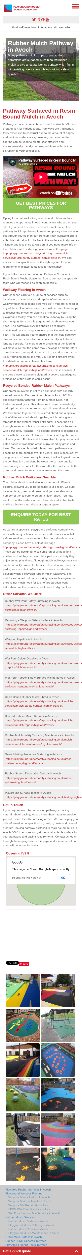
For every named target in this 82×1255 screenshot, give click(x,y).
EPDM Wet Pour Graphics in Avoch (30, 1209)
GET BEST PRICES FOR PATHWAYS (41, 205)
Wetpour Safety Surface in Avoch (29, 1197)
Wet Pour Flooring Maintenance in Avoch (34, 1213)
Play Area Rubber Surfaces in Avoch (28, 1189)
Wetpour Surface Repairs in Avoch (30, 1201)
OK (63, 877)
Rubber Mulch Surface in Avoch (28, 1221)
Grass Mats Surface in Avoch (23, 1236)
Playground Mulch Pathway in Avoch (31, 1225)
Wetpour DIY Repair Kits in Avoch (29, 1205)
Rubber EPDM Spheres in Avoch (25, 1240)
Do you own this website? (26, 878)
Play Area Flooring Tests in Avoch (26, 1244)
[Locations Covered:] (5, 6)
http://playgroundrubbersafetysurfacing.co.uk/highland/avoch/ (41, 547)
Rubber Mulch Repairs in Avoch (28, 1229)
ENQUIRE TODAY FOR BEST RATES (41, 516)
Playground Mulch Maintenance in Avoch (34, 1232)
